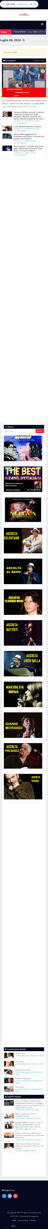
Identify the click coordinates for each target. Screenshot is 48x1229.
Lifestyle (18, 1150)
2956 (17, 96)
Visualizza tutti (39, 60)
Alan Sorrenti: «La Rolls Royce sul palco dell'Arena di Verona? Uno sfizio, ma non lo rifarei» (28, 148)
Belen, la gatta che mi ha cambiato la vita (25, 1115)
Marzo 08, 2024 (32, 1109)
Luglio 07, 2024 (30, 1129)
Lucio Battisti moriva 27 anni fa (27, 126)
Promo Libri (20, 1109)
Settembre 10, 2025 (32, 121)
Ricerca (39, 431)
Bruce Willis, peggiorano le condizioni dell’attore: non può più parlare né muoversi (29, 136)
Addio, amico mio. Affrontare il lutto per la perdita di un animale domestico (29, 1135)
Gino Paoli (19, 1087)
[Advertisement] (24, 265)
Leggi (26, 32)
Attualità (19, 1129)
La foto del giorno (22, 1055)
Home (14, 1220)
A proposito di (23, 1220)
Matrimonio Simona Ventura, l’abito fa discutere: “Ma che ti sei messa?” (29, 1146)
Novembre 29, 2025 (22, 92)
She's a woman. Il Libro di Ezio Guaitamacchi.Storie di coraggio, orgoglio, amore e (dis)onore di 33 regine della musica (29, 1104)
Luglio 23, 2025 (30, 140)
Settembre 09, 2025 (32, 128)
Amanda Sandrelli (23, 1070)
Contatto (32, 1220)
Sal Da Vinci (20, 1053)
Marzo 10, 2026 (37, 1055)
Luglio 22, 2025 (30, 153)
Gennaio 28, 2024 (33, 1118)
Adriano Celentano (14, 89)
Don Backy (19, 1061)
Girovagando (21, 123)
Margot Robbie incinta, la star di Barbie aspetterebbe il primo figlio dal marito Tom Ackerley (29, 1124)
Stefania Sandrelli (23, 1078)
